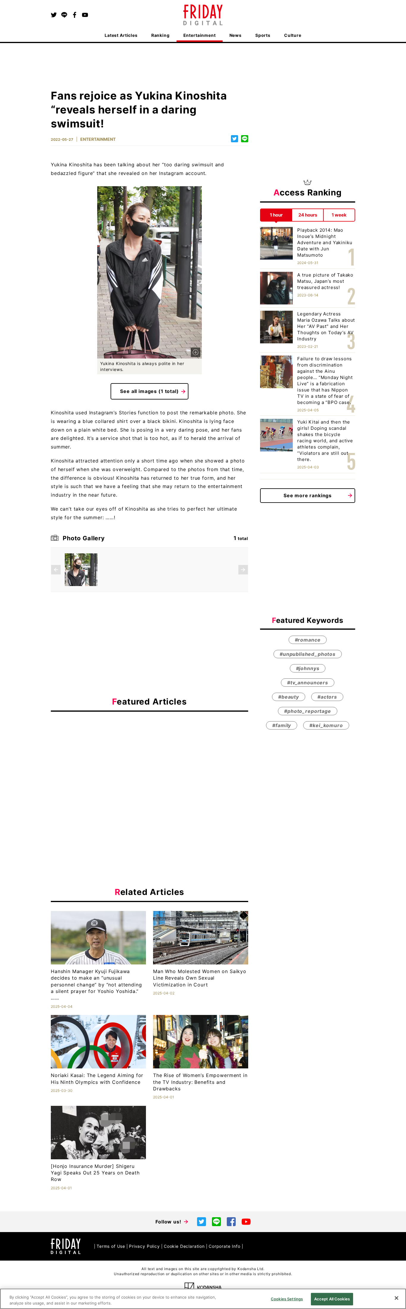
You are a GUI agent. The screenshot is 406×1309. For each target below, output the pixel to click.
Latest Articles (121, 35)
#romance (308, 639)
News (235, 35)
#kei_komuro (326, 725)
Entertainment (199, 35)
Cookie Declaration (184, 1246)
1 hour (276, 215)
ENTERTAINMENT (98, 139)
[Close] (396, 1298)
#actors (327, 696)
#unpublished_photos (308, 654)
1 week (339, 215)
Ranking (160, 35)
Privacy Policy (144, 1246)
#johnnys (308, 668)
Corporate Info (224, 1246)
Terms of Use (111, 1246)
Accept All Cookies (332, 1299)
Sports (262, 35)
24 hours (307, 215)
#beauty (288, 696)
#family (281, 725)
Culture (292, 35)
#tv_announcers (307, 682)
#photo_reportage (307, 711)
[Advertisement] (149, 771)
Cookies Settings (287, 1299)
